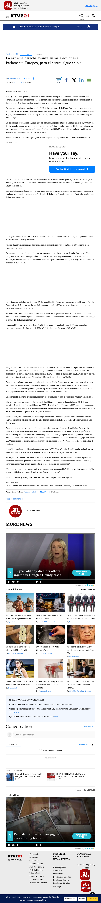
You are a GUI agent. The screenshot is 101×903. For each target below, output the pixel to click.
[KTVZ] (21, 15)
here (56, 716)
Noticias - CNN (30, 492)
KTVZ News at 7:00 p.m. (49, 27)
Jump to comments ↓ (14, 499)
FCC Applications (36, 867)
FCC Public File (36, 870)
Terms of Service (36, 876)
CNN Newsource (14, 78)
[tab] (13, 744)
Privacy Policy (35, 873)
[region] (50, 758)
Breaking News (59, 867)
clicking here (14, 712)
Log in (84, 726)
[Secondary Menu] (9, 16)
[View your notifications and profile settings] (92, 744)
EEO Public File (36, 864)
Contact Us (34, 860)
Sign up (90, 726)
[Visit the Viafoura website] (89, 790)
